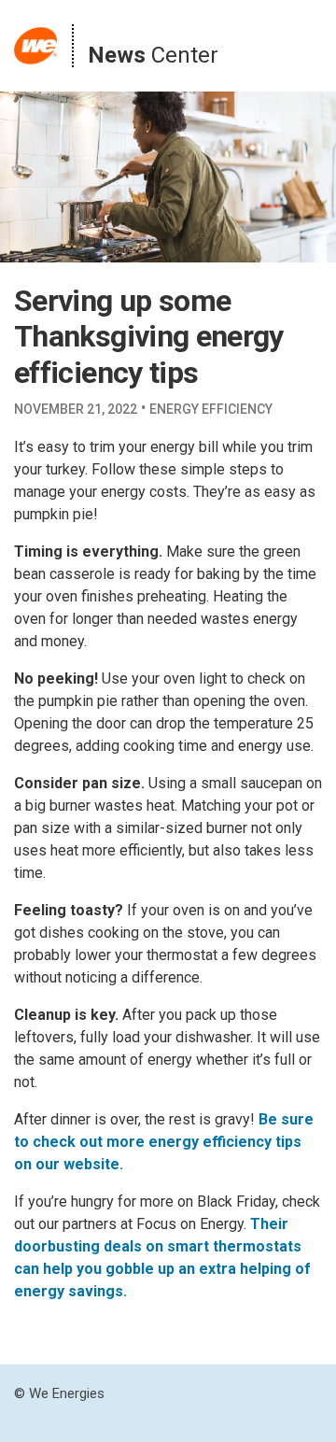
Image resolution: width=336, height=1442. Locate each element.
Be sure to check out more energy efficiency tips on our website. (164, 1141)
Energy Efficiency (211, 409)
